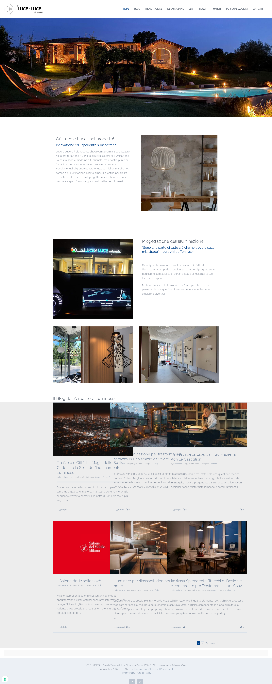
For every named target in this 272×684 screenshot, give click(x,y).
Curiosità (106, 477)
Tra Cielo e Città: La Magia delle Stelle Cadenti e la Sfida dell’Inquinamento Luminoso (90, 467)
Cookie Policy (144, 673)
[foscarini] (179, 135)
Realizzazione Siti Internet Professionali (153, 669)
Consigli (98, 477)
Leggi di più (62, 509)
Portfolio (213, 464)
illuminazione (229, 590)
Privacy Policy (128, 673)
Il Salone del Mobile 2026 (79, 581)
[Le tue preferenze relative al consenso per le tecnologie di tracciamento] (5, 679)
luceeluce (63, 477)
